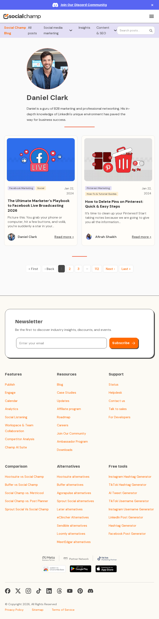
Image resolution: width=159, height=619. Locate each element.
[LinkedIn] (49, 591)
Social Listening (16, 417)
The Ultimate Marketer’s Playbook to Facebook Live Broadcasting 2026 (39, 205)
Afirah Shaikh (106, 237)
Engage (10, 393)
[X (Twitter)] (18, 591)
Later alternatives (70, 509)
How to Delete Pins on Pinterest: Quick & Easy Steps (114, 204)
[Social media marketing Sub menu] (70, 30)
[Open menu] (151, 16)
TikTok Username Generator (129, 501)
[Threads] (59, 591)
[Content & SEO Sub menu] (115, 30)
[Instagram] (28, 591)
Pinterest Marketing (98, 188)
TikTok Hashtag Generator (127, 485)
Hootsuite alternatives (73, 477)
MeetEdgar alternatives (74, 542)
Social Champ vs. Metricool (24, 493)
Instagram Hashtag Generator (130, 477)
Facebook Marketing (21, 188)
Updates (63, 401)
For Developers (119, 417)
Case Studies (66, 393)
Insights (84, 27)
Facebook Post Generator (127, 534)
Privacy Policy (14, 610)
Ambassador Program (72, 442)
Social (40, 188)
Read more (62, 237)
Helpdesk (115, 393)
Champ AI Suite (16, 447)
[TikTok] (38, 591)
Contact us (117, 401)
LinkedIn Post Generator (126, 517)
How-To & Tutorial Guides (102, 194)
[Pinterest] (80, 591)
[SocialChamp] (22, 16)
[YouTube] (69, 591)
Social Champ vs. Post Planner (26, 501)
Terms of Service (63, 610)
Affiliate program (69, 409)
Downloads (64, 450)
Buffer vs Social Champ (21, 485)
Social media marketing (53, 30)
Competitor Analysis (19, 439)
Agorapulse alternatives (74, 493)
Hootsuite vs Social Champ (24, 477)
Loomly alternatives (71, 534)
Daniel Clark (27, 237)
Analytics (11, 409)
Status (113, 385)
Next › (110, 269)
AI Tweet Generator (123, 493)
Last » (126, 269)
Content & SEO (102, 30)
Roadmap (63, 417)
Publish (10, 385)
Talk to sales (118, 409)
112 (97, 269)
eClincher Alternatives (73, 517)
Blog (60, 385)
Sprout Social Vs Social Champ (27, 509)
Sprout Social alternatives (75, 501)
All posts (32, 30)
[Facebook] (7, 591)
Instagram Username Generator (131, 509)
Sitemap (37, 610)
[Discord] (90, 591)
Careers (62, 425)
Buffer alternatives (70, 485)
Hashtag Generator (122, 526)
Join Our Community (71, 433)
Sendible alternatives (72, 526)
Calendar (11, 401)
